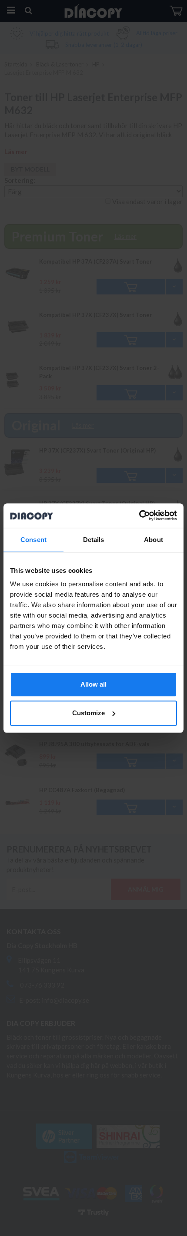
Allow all (93, 684)
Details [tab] (93, 539)
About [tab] (153, 539)
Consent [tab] (33, 539)
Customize (88, 713)
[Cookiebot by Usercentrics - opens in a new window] (139, 515)
